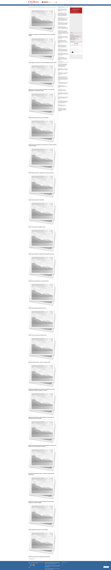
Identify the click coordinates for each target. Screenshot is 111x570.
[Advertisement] (75, 22)
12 (74, 49)
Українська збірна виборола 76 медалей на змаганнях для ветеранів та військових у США (62, 46)
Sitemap (64, 562)
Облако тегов (34, 6)
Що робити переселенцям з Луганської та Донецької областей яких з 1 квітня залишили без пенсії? (63, 27)
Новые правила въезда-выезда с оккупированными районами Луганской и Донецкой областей (76, 37)
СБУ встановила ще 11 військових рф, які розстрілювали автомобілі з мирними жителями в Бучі (63, 102)
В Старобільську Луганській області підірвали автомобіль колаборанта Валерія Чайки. (63, 37)
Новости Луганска (30, 6)
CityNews (33, 1)
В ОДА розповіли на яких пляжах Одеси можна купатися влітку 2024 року (63, 70)
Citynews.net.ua (54, 563)
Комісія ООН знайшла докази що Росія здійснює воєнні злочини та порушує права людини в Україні (62, 50)
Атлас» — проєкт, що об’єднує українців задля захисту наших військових (62, 10)
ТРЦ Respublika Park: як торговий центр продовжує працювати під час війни (63, 94)
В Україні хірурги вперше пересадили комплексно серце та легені (63, 86)
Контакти (66, 562)
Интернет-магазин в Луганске (74, 38)
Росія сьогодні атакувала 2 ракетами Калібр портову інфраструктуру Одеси (63, 98)
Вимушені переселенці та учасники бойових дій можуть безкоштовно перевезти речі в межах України (63, 23)
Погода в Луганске (72, 39)
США (36, 6)
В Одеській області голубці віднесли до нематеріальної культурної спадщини (63, 74)
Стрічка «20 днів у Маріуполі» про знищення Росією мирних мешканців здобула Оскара (63, 54)
